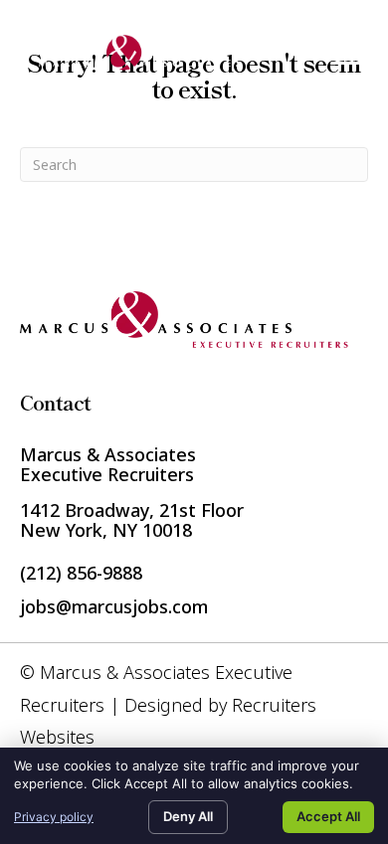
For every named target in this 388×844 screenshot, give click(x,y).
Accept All (328, 816)
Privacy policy (54, 816)
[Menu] (345, 56)
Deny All (188, 816)
